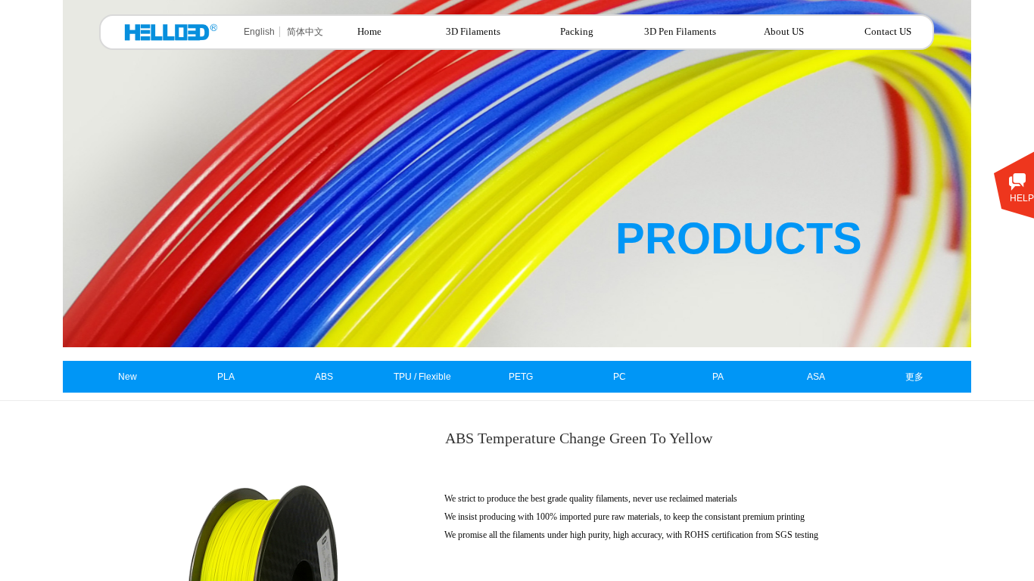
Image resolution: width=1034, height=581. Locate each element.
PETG (521, 376)
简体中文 (305, 31)
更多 (914, 376)
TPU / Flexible (422, 376)
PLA (226, 376)
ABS (324, 376)
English (259, 31)
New (127, 376)
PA (718, 376)
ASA (816, 376)
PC (619, 376)
